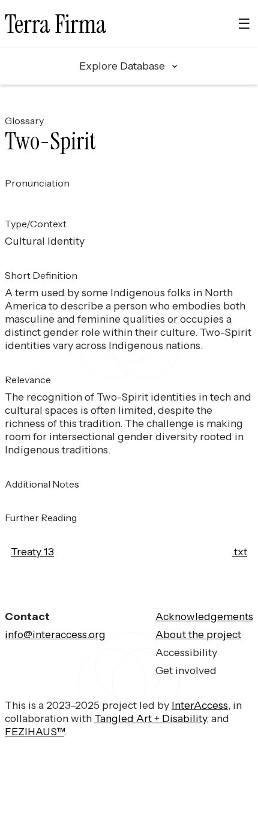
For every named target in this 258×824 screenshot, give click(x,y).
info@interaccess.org (55, 634)
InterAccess (200, 705)
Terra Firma (56, 24)
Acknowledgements (204, 616)
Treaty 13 (32, 551)
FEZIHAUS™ (34, 731)
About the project (198, 634)
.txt (239, 551)
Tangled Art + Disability (150, 718)
